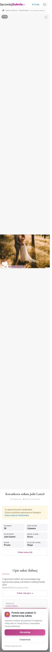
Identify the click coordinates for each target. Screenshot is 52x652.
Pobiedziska (23, 10)
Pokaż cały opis (24, 593)
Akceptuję (25, 632)
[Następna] (46, 251)
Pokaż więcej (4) (25, 552)
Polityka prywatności (13, 646)
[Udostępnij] (45, 17)
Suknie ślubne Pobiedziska (16, 515)
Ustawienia (24, 639)
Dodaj (36, 4)
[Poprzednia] (3, 251)
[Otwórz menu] (45, 4)
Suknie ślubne (11, 10)
